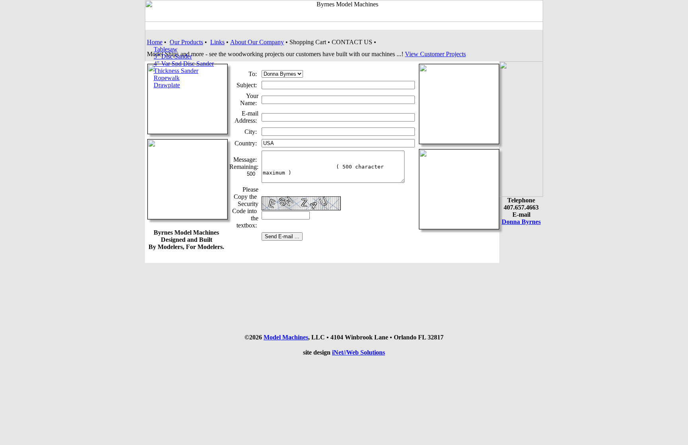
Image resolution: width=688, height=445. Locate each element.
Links (217, 42)
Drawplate (167, 85)
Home (154, 42)
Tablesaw (166, 49)
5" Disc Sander (173, 56)
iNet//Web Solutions (358, 352)
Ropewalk (167, 77)
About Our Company (257, 42)
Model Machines (286, 337)
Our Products (186, 42)
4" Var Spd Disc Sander (184, 63)
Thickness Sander (176, 70)
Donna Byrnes (521, 221)
